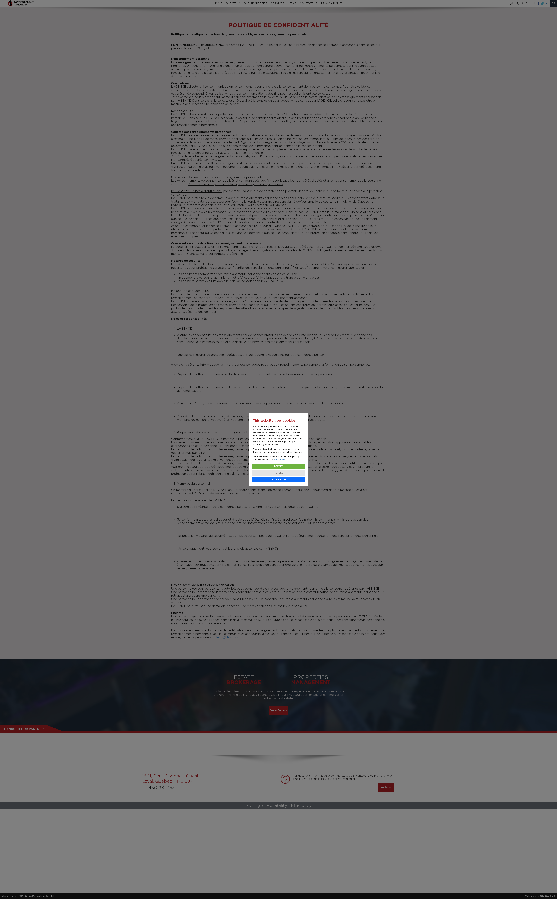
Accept (278, 466)
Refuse (278, 473)
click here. (280, 460)
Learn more (278, 479)
